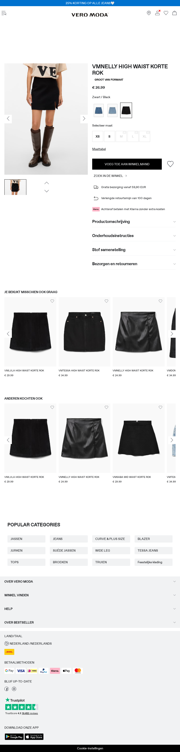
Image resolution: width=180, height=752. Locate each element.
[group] (30, 342)
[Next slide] (172, 334)
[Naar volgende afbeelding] (46, 191)
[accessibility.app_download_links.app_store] (34, 739)
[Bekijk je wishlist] (166, 14)
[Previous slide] (8, 334)
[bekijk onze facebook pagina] (6, 690)
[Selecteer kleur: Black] (126, 110)
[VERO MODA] (90, 15)
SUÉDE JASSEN (64, 550)
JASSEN (16, 539)
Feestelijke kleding (150, 562)
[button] (97, 136)
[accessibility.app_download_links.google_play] (14, 739)
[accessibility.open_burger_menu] (4, 14)
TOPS (15, 562)
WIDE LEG (102, 550)
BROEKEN (60, 562)
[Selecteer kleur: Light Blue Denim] (112, 110)
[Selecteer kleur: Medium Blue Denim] (99, 110)
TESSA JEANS (148, 550)
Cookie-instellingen (90, 748)
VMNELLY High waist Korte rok (130, 69)
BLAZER (144, 539)
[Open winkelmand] (174, 13)
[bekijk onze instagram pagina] (14, 690)
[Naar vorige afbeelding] (46, 183)
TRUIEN (101, 562)
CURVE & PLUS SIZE (110, 539)
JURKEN (16, 550)
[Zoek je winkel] (149, 14)
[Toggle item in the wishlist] (170, 164)
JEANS (58, 539)
